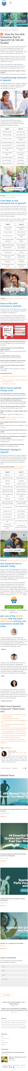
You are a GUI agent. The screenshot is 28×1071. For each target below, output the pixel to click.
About (2, 1036)
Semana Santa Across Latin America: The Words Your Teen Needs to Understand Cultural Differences (14, 741)
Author (2, 747)
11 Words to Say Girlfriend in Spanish (17, 560)
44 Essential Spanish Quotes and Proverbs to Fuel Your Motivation (13, 855)
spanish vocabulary (5, 768)
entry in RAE (8, 384)
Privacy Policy (16, 1065)
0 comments (14, 30)
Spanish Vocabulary (5, 30)
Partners (3, 1044)
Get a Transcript (5, 1038)
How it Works (4, 1042)
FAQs (2, 1040)
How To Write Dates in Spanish (10, 718)
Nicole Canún (14, 29)
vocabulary (14, 768)
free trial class (19, 594)
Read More (3, 816)
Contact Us (22, 1065)
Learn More (22, 1027)
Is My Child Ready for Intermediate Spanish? (12, 1052)
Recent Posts (8, 747)
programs (7, 593)
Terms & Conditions (7, 1065)
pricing (23, 591)
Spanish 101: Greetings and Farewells (11, 943)
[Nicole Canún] (4, 752)
